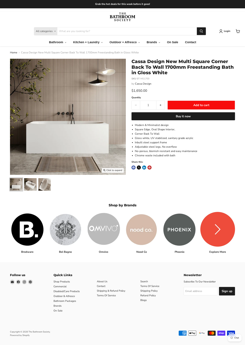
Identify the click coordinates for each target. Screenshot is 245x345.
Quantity (136, 97)
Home (13, 52)
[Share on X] (139, 167)
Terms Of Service (106, 295)
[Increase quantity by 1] (160, 105)
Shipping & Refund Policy (111, 290)
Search (144, 281)
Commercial (60, 286)
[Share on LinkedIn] (144, 167)
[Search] (201, 31)
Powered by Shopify (20, 335)
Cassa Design (143, 84)
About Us (102, 281)
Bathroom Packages (65, 301)
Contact (101, 286)
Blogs (143, 300)
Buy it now (183, 116)
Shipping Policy (149, 290)
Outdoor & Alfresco (64, 296)
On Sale (58, 310)
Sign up (227, 291)
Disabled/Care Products (67, 291)
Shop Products (62, 281)
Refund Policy (148, 295)
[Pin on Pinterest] (150, 167)
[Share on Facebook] (134, 167)
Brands (58, 305)
